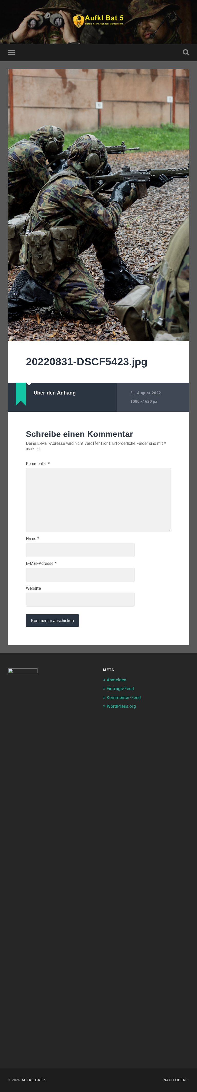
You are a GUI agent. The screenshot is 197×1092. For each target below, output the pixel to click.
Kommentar (38, 464)
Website (33, 588)
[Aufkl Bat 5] (98, 22)
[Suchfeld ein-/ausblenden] (186, 52)
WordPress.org (121, 706)
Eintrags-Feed (120, 688)
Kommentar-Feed (124, 697)
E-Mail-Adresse (41, 564)
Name (32, 539)
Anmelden (116, 679)
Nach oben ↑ (176, 1080)
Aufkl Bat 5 (34, 1080)
